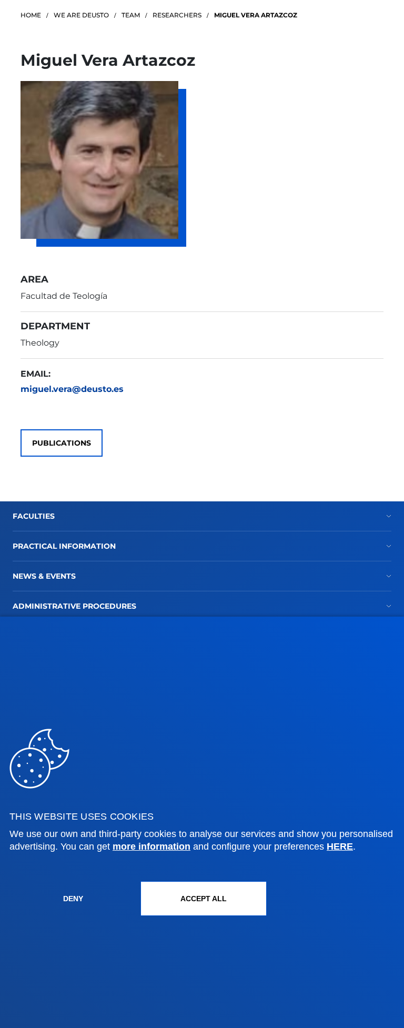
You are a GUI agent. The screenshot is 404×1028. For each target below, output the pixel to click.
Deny (73, 898)
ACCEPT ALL (203, 898)
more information (151, 846)
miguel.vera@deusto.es (72, 389)
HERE (340, 846)
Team (131, 15)
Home (31, 15)
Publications (61, 443)
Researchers (177, 15)
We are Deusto (81, 15)
